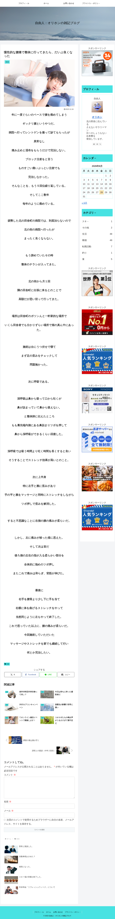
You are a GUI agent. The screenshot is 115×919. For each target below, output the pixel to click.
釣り (97, 253)
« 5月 (84, 203)
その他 (97, 227)
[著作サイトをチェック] (94, 144)
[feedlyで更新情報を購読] (97, 144)
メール (9, 810)
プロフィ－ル (39, 912)
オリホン (97, 117)
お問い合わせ (58, 912)
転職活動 (97, 246)
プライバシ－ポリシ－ (73, 912)
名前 (7, 801)
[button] (65, 674)
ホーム (48, 912)
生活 (7, 664)
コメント (10, 775)
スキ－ (97, 221)
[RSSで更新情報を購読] (100, 144)
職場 (97, 240)
